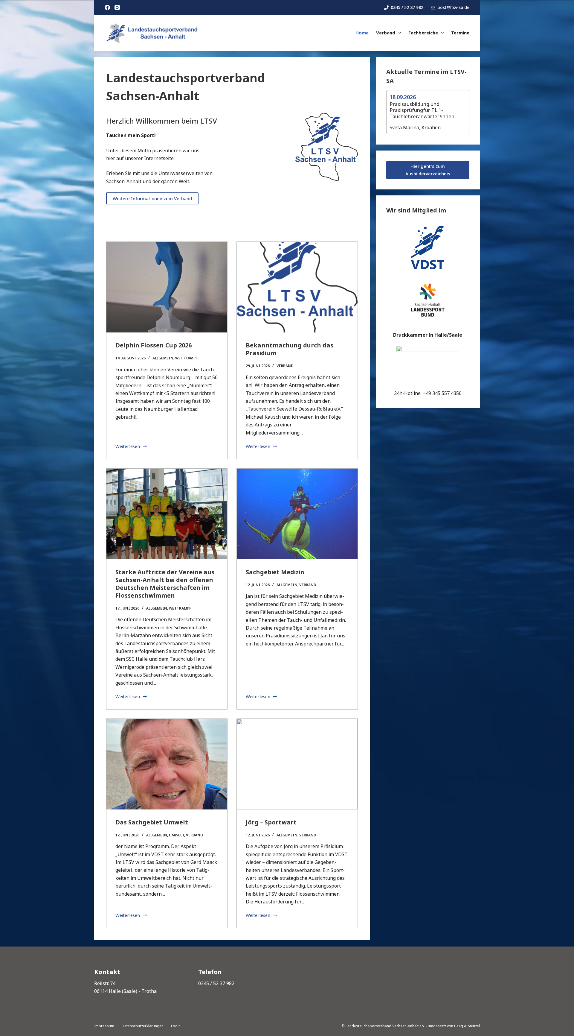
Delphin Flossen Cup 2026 (153, 345)
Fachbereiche (423, 33)
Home (362, 33)
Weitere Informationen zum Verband (152, 198)
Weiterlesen (127, 446)
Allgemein (162, 358)
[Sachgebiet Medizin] (297, 514)
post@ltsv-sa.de (453, 7)
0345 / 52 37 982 (407, 7)
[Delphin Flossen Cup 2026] (166, 287)
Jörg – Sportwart (271, 822)
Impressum (104, 1026)
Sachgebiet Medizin (275, 572)
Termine (460, 33)
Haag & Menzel (467, 1026)
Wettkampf (186, 358)
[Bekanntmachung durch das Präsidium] (297, 287)
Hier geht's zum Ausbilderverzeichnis (427, 170)
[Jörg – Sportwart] (297, 764)
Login (176, 1026)
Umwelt (176, 835)
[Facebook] (107, 7)
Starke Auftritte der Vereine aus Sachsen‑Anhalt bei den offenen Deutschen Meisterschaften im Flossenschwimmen (164, 583)
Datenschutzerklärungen (143, 1026)
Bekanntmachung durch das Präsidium (289, 349)
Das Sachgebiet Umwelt (152, 822)
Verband (385, 33)
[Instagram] (117, 7)
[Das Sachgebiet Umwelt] (166, 764)
